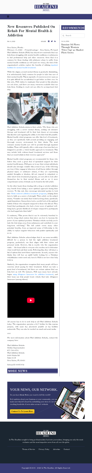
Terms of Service (28, 449)
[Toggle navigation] (8, 16)
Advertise (56, 449)
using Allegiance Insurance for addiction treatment (33, 274)
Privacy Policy (44, 449)
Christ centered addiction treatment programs (29, 194)
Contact (67, 449)
